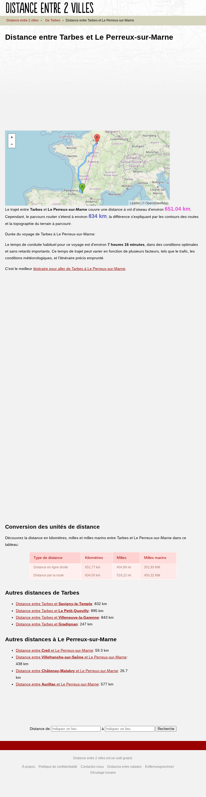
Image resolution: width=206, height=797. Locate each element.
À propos (28, 767)
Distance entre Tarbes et (54, 604)
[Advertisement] (50, 84)
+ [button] (11, 137)
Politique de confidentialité (58, 767)
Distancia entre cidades (124, 767)
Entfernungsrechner (159, 767)
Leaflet (135, 203)
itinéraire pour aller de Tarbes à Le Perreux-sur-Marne (79, 268)
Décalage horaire (103, 772)
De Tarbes (52, 20)
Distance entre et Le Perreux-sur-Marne (54, 650)
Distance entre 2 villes (22, 20)
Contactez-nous (92, 767)
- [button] (11, 144)
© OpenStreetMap (155, 203)
